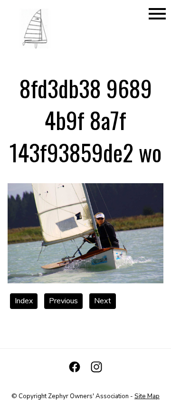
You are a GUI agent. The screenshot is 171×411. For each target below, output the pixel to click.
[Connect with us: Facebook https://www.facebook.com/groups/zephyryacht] (75, 366)
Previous (63, 301)
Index (24, 301)
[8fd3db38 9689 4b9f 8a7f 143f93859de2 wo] (85, 281)
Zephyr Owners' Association (88, 396)
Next (102, 301)
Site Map (147, 396)
